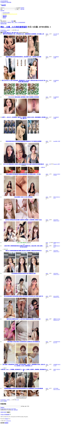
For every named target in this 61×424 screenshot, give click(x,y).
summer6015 (55, 219)
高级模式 (2, 407)
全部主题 (4, 32)
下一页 (17, 30)
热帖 (13, 32)
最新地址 (5, 16)
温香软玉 (9, 22)
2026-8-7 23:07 (56, 220)
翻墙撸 (4, 17)
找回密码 (22, 7)
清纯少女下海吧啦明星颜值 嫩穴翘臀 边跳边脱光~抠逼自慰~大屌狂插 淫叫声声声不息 (24, 250)
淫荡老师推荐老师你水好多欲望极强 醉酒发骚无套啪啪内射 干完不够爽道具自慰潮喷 (23, 141)
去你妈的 (55, 364)
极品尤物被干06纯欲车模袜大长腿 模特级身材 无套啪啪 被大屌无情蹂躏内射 (23, 341)
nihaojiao (55, 174)
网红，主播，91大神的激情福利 (18, 22)
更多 (17, 32)
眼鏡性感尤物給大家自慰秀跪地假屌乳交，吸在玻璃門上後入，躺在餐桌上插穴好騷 (23, 56)
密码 (1, 9)
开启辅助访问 (3, 2)
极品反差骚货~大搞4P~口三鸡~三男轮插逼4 (23, 197)
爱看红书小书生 (56, 319)
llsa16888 (55, 141)
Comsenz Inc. (8, 420)
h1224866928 (56, 56)
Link (7, 408)
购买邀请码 (10, 14)
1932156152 (55, 250)
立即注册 (22, 9)
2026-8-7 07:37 (56, 251)
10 (5, 30)
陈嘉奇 (54, 242)
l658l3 (54, 196)
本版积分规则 (3, 412)
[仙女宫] (3, 5)
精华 (15, 32)
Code (12, 408)
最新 (8, 32)
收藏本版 (3, 23)
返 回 (1, 31)
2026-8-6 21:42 (56, 297)
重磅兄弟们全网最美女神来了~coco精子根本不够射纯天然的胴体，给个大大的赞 (23, 319)
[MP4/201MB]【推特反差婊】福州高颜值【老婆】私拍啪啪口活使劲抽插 (23, 97)
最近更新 (5, 15)
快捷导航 (2, 10)
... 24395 (7, 30)
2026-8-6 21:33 (56, 320)
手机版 (1, 414)
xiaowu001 (55, 33)
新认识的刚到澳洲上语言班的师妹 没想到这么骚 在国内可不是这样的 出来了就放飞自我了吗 (23, 296)
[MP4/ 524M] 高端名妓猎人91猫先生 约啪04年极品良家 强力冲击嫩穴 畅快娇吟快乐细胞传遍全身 (23, 164)
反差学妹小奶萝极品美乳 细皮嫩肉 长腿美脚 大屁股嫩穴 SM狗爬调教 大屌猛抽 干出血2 (23, 219)
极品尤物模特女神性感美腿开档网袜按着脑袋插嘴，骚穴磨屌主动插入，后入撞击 (23, 174)
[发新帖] (5, 31)
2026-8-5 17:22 (56, 342)
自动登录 (18, 7)
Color (2, 408)
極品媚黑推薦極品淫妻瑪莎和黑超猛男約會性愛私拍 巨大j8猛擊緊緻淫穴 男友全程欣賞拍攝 (23, 388)
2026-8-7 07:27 (56, 274)
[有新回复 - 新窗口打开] (0, 33)
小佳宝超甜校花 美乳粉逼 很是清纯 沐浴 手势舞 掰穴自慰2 (23, 273)
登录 (12, 409)
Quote (9, 408)
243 (50, 164)
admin (47, 33)
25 (44, 167)
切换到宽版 (8, 2)
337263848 (55, 341)
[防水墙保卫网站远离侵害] (10, 414)
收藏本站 (6, 1)
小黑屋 (5, 414)
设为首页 (2, 1)
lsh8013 (54, 369)
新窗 (1, 32)
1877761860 (55, 388)
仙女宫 (6, 12)
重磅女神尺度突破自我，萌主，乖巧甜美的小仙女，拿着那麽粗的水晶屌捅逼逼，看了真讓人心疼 (23, 33)
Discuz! (6, 418)
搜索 (12, 21)
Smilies (14, 408)
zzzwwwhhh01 (56, 296)
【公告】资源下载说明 (21, 242)
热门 (10, 32)
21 (49, 242)
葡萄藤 (54, 245)
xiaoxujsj (55, 164)
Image (5, 408)
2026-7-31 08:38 (56, 389)
